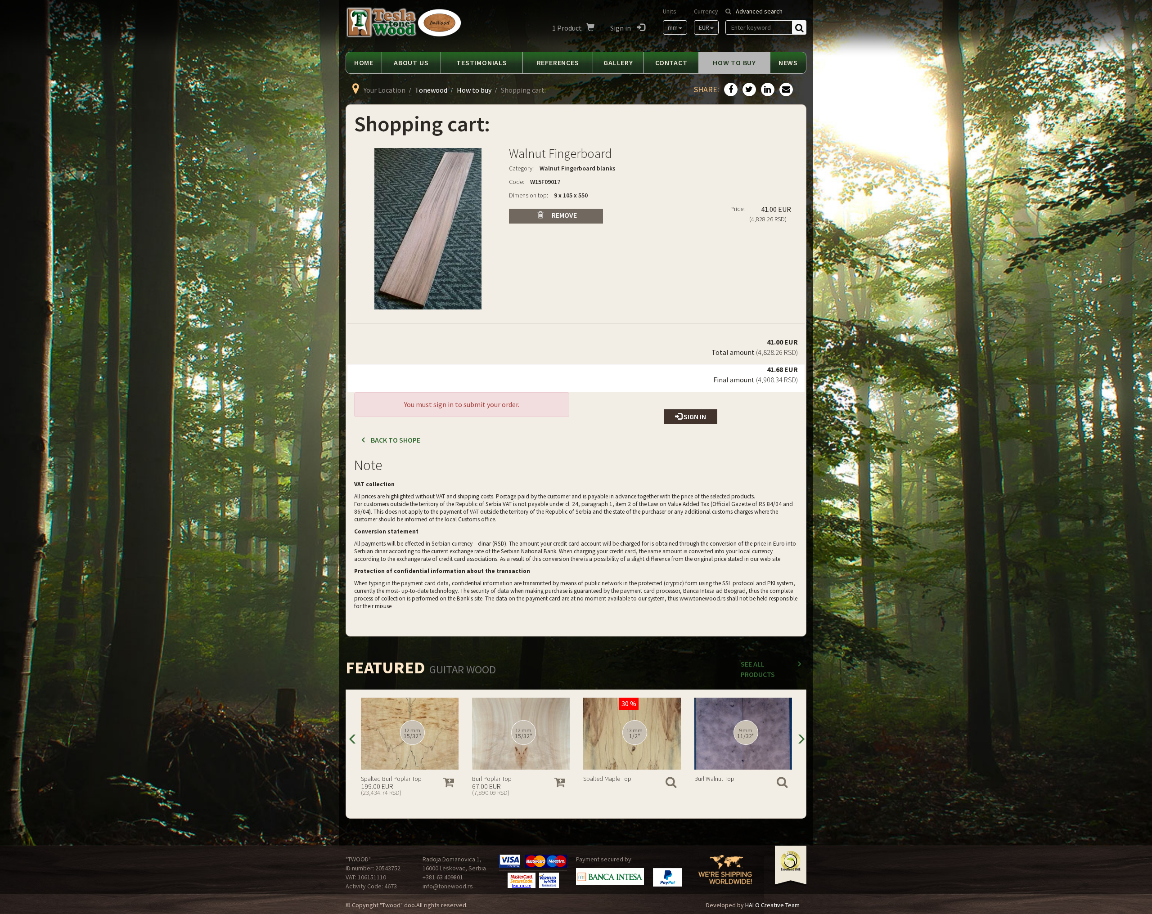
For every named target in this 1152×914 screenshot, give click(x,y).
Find (799, 27)
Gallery (618, 62)
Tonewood (431, 89)
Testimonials (481, 62)
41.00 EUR (777, 347)
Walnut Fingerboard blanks (578, 168)
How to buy (734, 62)
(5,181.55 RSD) (379, 793)
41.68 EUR (777, 374)
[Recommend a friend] (785, 90)
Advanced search (759, 11)
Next (800, 738)
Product (567, 27)
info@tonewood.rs (448, 886)
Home (364, 62)
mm (673, 27)
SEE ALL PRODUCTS (758, 669)
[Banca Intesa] (610, 876)
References (558, 62)
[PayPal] (667, 877)
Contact (671, 62)
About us (411, 62)
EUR (704, 27)
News (788, 62)
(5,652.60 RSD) (602, 793)
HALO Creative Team (772, 905)
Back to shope (395, 439)
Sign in (621, 27)
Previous (352, 738)
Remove (563, 215)
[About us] (725, 875)
